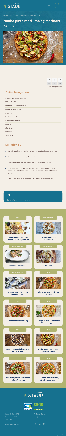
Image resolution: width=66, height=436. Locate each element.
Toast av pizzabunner (17, 257)
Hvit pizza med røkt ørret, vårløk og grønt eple (48, 370)
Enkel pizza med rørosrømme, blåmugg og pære (48, 313)
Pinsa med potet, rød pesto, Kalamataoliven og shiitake (17, 229)
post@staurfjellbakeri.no (42, 417)
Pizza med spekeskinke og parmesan (17, 313)
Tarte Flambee (48, 257)
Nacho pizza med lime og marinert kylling (48, 341)
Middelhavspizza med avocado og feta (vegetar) (17, 370)
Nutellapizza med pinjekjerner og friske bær (17, 341)
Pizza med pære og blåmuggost (48, 229)
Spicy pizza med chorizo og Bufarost (48, 284)
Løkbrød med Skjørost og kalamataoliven (17, 284)
